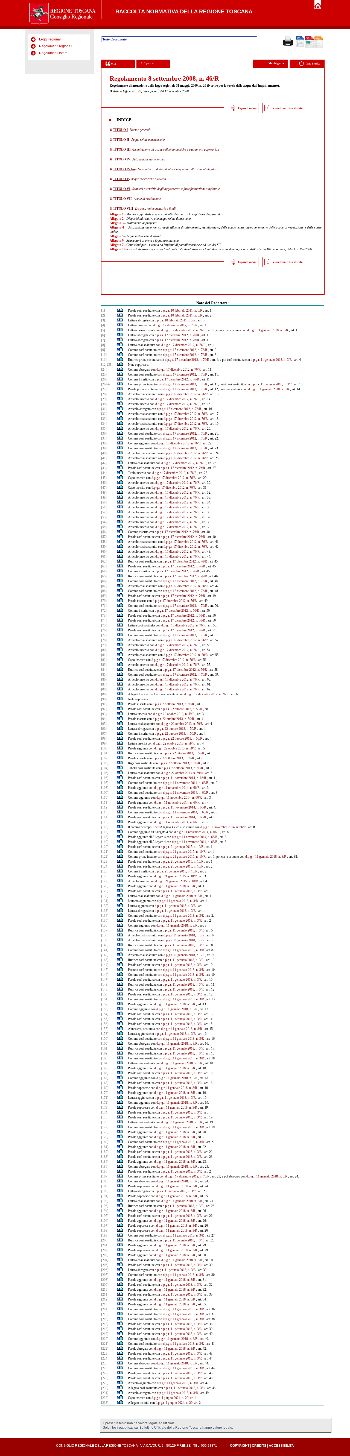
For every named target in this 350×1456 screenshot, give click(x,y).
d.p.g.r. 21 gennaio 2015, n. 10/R (182, 847)
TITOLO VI (121, 189)
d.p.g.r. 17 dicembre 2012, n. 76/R (175, 325)
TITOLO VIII (123, 208)
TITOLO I (120, 130)
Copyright (239, 1446)
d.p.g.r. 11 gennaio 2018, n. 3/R (267, 330)
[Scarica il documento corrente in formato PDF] (309, 46)
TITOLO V (121, 179)
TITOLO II (121, 140)
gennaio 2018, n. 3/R (275, 389)
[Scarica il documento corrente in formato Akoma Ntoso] (318, 46)
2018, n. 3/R (278, 857)
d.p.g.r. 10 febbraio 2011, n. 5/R (181, 310)
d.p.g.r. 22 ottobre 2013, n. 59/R (173, 704)
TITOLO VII (122, 199)
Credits (259, 1446)
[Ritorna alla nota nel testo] (118, 310)
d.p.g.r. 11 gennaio (257, 857)
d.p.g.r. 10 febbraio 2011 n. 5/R (175, 320)
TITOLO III (122, 149)
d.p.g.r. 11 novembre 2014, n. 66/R (183, 778)
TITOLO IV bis (124, 169)
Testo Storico (312, 63)
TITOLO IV (121, 159)
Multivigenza (276, 63)
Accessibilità (281, 1446)
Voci (113, 64)
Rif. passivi (147, 63)
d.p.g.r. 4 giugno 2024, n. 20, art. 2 (178, 1403)
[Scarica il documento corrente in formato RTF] (300, 46)
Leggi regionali (50, 39)
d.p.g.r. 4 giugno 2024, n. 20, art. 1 (174, 1398)
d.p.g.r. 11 (254, 389)
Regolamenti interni (53, 53)
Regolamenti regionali (55, 46)
